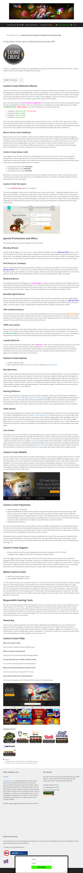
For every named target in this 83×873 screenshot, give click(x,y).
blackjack (31, 415)
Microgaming (42, 398)
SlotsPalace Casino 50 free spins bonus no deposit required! (21, 761)
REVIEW (7, 759)
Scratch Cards (52, 365)
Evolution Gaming (40, 445)
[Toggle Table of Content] (20, 80)
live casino (67, 333)
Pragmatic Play (33, 398)
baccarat (45, 415)
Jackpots (36, 365)
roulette (37, 415)
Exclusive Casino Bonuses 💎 (15, 25)
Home (17, 35)
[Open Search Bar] (75, 25)
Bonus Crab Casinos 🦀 (31, 25)
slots (41, 378)
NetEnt (19, 398)
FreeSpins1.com (8, 781)
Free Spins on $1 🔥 (45, 25)
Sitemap (5, 777)
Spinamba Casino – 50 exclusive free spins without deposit (21, 763)
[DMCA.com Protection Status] (21, 830)
